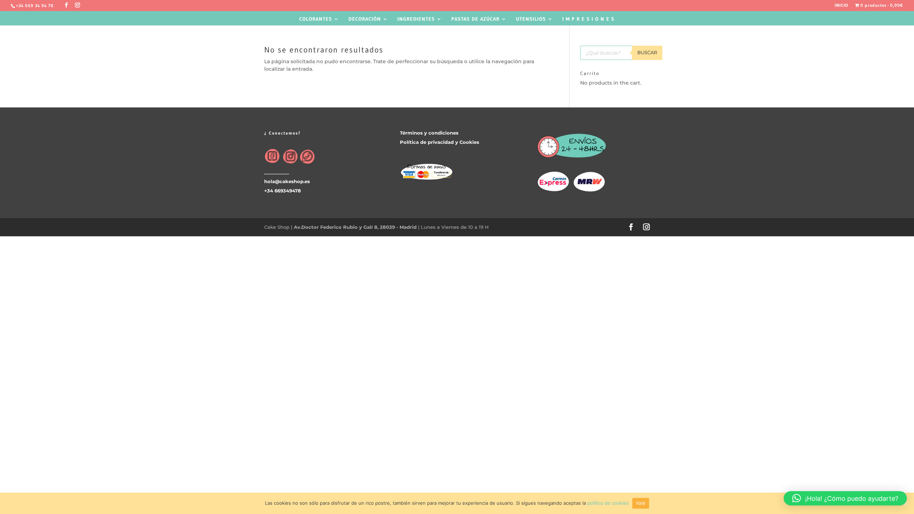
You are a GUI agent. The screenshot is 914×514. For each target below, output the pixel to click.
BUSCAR (647, 52)
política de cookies (608, 503)
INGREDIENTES (416, 19)
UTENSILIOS (531, 19)
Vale (641, 503)
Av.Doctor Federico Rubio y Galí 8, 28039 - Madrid (356, 227)
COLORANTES (315, 19)
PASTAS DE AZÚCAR (475, 19)
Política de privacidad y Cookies (439, 142)
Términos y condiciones (429, 133)
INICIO (841, 5)
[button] (845, 498)
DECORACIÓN (364, 19)
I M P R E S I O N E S (588, 19)
